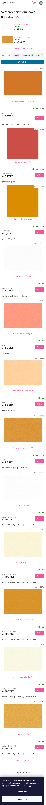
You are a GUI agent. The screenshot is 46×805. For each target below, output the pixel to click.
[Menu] (40, 3)
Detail (39, 118)
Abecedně (39, 55)
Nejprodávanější (27, 55)
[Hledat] (28, 3)
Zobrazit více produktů (21, 48)
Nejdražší (16, 55)
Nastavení (22, 791)
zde (30, 785)
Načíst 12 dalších (23, 761)
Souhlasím (22, 799)
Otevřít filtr (23, 62)
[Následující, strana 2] (23, 767)
